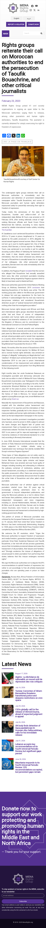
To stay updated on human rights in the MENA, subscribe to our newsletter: (23, 890)
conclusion (36, 287)
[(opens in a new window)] (32, 6)
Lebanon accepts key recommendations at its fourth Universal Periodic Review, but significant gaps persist (28, 749)
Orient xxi (15, 399)
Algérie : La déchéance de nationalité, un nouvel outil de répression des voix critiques (28, 679)
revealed (28, 271)
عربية (29, 18)
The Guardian (7, 230)
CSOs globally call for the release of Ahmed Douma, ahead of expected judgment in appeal (28, 713)
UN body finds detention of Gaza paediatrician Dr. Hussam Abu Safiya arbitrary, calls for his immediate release (28, 730)
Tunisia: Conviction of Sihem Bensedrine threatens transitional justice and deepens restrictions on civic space (29, 695)
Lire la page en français (17, 142)
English (16, 18)
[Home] (18, 8)
